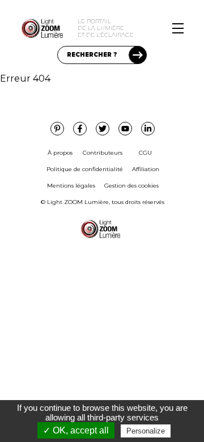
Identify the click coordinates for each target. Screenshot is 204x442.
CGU (145, 152)
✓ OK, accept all (76, 430)
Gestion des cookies (131, 185)
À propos (60, 152)
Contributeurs (102, 152)
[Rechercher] (138, 55)
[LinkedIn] (148, 128)
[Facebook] (80, 128)
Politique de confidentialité (84, 169)
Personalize (145, 431)
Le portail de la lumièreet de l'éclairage (106, 28)
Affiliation (145, 169)
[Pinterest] (57, 128)
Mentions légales (71, 185)
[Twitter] (102, 128)
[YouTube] (125, 128)
